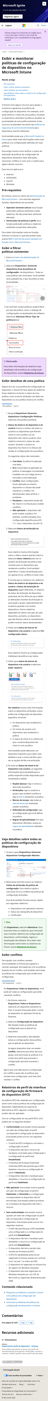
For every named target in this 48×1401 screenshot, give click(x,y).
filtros (21, 797)
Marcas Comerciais (23, 1394)
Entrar (43, 25)
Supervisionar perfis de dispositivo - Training (20, 1346)
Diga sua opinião (14, 45)
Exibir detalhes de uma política (16, 90)
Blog (21, 1384)
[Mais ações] (44, 52)
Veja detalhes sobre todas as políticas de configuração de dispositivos (25, 94)
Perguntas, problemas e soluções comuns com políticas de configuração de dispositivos (24, 1295)
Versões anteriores (9, 1384)
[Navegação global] (2, 25)
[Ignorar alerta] (44, 4)
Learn (4, 52)
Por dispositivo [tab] (8, 983)
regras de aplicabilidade (23, 826)
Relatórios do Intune (34, 373)
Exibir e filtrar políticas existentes (17, 87)
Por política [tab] (7, 406)
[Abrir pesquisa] (38, 25)
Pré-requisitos (9, 84)
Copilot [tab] (16, 406)
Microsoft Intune (16, 52)
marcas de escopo (21, 803)
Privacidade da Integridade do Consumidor (19, 1391)
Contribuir (31, 1384)
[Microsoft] (24, 25)
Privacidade (6, 1388)
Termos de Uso (7, 1394)
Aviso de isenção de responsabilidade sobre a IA (21, 1381)
